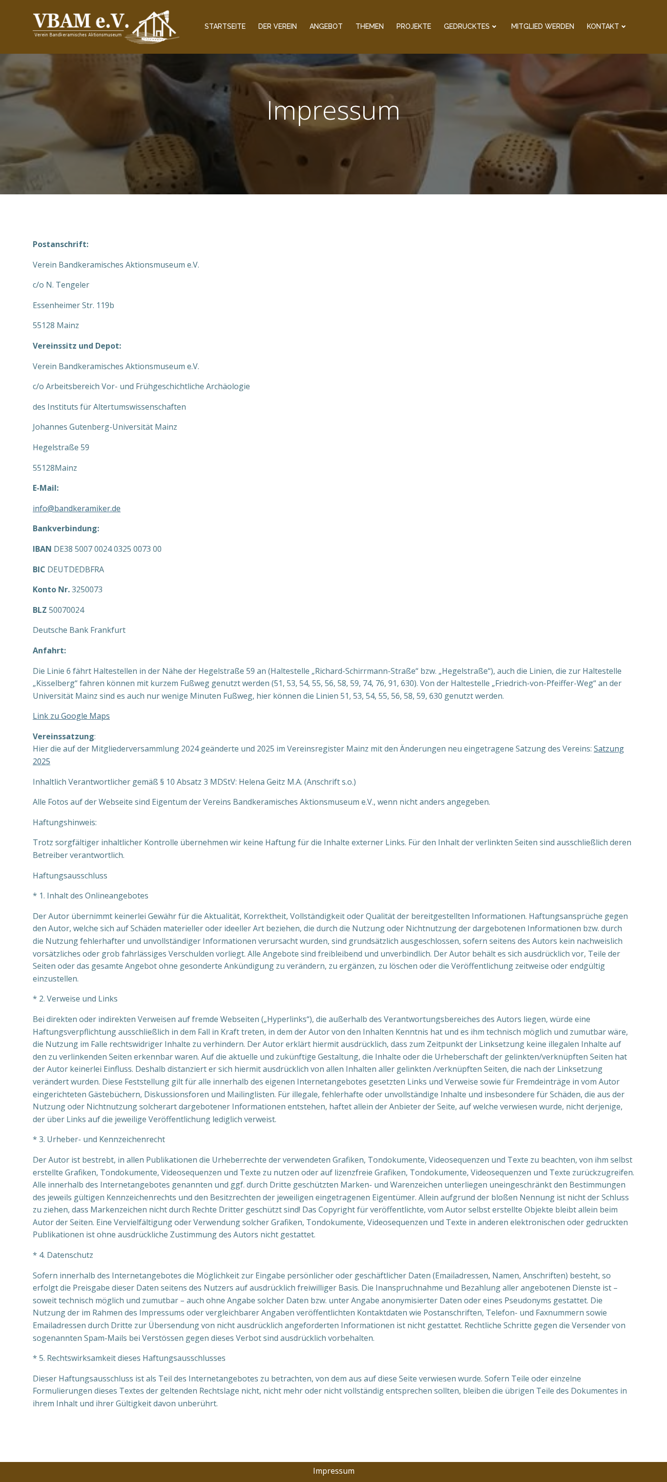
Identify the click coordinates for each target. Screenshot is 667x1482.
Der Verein (277, 26)
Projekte (413, 26)
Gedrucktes (467, 26)
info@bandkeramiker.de (77, 508)
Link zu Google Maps (71, 715)
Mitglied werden (542, 26)
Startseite (225, 26)
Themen (369, 26)
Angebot (326, 26)
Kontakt (603, 26)
